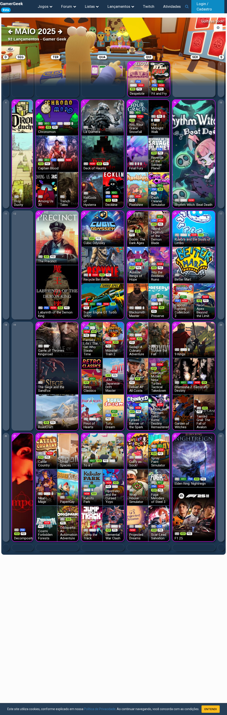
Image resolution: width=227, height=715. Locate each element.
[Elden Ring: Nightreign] (193, 460)
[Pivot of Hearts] (91, 412)
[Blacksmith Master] (137, 301)
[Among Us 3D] (46, 190)
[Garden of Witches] (183, 412)
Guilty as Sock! (212, 21)
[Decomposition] (22, 487)
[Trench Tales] (68, 190)
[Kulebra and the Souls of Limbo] (193, 228)
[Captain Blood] (57, 153)
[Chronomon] (57, 117)
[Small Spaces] (68, 450)
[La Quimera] (102, 117)
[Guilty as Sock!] (137, 450)
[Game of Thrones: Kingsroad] (57, 339)
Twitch (148, 6)
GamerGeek (11, 6)
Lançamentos (119, 6)
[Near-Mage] (46, 487)
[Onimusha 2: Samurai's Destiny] (193, 376)
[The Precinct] (57, 237)
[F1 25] (193, 514)
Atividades (172, 6)
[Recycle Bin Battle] (102, 265)
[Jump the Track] (91, 523)
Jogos (43, 6)
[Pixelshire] (137, 190)
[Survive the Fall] (159, 339)
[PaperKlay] (68, 487)
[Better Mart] (193, 265)
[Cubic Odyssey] (102, 228)
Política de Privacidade (99, 709)
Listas (90, 6)
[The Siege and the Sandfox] (57, 376)
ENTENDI (210, 709)
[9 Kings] (193, 339)
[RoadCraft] (57, 412)
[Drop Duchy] (22, 153)
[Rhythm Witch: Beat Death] (193, 153)
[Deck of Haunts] (102, 153)
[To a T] (102, 450)
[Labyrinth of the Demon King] (57, 292)
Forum (66, 6)
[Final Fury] (137, 153)
